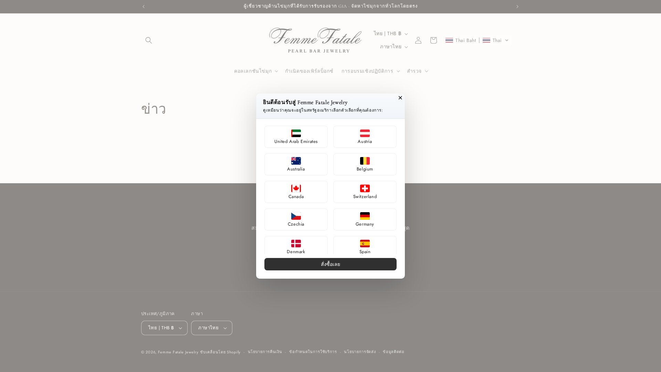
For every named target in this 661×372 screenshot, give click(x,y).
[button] (296, 137)
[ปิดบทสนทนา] (400, 98)
